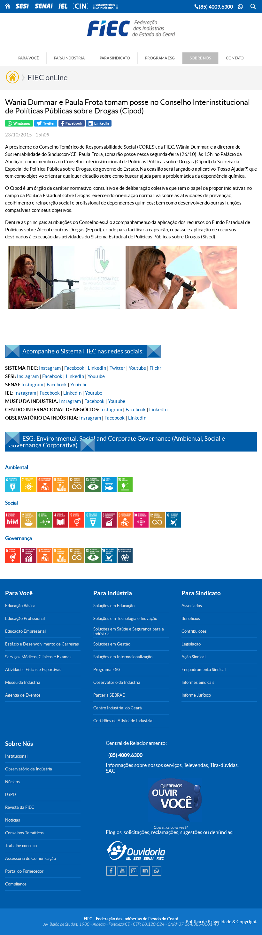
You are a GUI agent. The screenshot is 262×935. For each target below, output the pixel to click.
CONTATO (235, 58)
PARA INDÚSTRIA (69, 58)
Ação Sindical (193, 656)
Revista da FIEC (19, 807)
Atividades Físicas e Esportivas (33, 669)
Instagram (50, 368)
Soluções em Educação (114, 605)
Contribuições (194, 631)
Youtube (137, 368)
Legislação (191, 644)
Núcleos (12, 781)
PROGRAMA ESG (160, 58)
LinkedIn (97, 368)
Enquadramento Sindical (203, 669)
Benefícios (190, 618)
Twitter (117, 368)
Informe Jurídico (196, 695)
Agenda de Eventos (23, 695)
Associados (191, 605)
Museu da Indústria (22, 682)
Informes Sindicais (197, 682)
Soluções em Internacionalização (122, 656)
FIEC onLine (47, 77)
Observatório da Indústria (116, 682)
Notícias (12, 820)
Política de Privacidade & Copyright (221, 921)
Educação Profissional (25, 618)
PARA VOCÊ (28, 58)
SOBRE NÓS (200, 58)
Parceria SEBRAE (109, 695)
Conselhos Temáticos (24, 833)
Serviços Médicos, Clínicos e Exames (38, 656)
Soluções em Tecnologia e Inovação (125, 618)
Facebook (74, 368)
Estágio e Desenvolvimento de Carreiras (42, 644)
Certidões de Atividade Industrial (123, 720)
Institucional (16, 756)
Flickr (155, 368)
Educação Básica (20, 605)
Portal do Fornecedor (24, 871)
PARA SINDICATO (115, 58)
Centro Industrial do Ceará (117, 708)
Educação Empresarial (25, 631)
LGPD (10, 794)
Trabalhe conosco (21, 845)
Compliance (16, 884)
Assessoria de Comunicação (30, 858)
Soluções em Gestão (111, 644)
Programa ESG (106, 669)
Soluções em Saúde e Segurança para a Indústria (128, 631)
